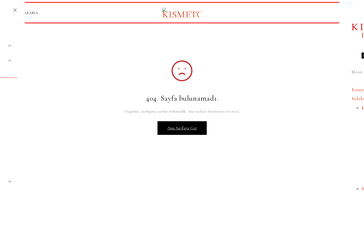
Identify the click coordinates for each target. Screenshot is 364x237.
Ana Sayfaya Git (182, 128)
